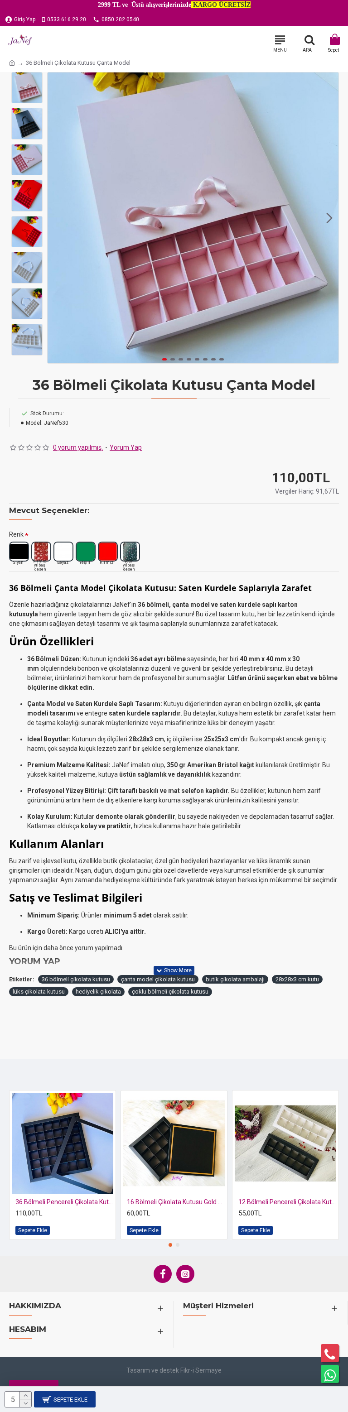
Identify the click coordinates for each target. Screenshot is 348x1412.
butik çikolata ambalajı (235, 979)
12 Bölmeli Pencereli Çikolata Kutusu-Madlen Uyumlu (287, 1201)
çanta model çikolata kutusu (158, 979)
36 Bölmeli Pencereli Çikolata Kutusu (64, 1201)
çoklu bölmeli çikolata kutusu (170, 991)
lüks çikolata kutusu (39, 991)
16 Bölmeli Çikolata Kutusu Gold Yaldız (176, 1201)
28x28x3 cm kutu (297, 979)
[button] (57, 218)
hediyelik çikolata (98, 991)
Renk (16, 534)
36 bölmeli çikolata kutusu (76, 979)
